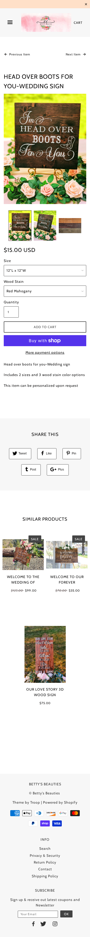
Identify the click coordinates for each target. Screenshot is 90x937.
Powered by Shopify (60, 802)
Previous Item (19, 54)
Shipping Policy (45, 876)
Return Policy (45, 862)
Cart (78, 23)
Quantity (11, 302)
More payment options (45, 352)
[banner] (46, 22)
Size (7, 260)
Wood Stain (14, 281)
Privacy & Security (45, 855)
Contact (45, 869)
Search (45, 848)
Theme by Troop (26, 802)
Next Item (74, 54)
